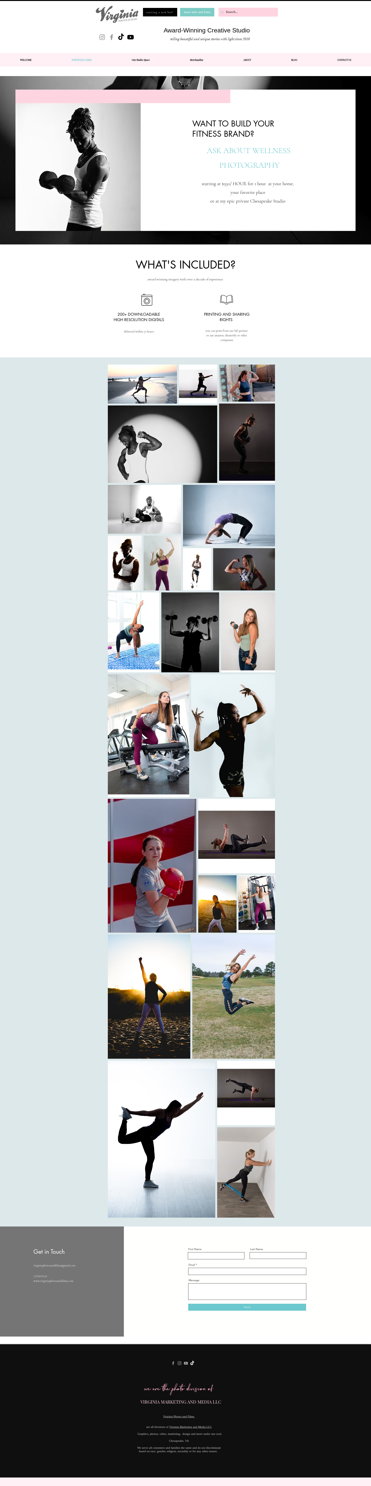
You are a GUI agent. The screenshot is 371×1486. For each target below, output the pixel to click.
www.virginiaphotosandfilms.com (53, 1281)
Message (194, 1280)
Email (192, 1264)
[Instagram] (102, 37)
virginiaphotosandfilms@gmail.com (54, 1265)
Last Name (256, 1249)
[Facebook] (111, 37)
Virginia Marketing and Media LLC (190, 1426)
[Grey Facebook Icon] (173, 1363)
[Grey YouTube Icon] (185, 1363)
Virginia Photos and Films (179, 1416)
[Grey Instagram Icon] (179, 1363)
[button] (247, 60)
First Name (195, 1249)
